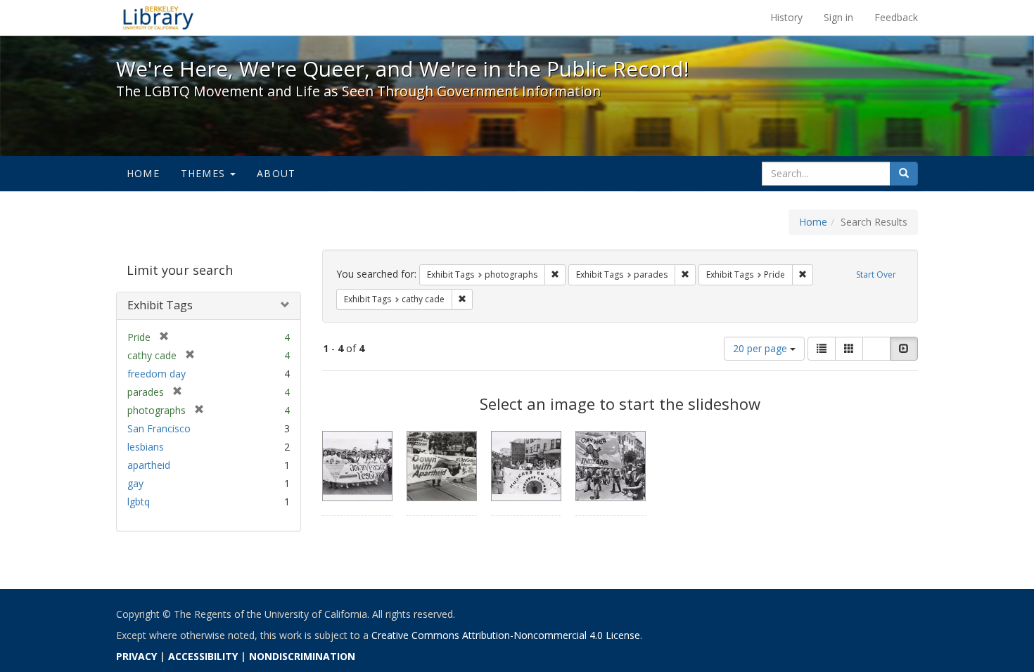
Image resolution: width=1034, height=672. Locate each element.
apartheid (148, 465)
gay (135, 483)
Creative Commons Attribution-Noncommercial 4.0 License (505, 635)
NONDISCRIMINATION (302, 656)
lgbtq (138, 501)
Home (143, 173)
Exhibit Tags (160, 305)
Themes (205, 173)
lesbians (145, 446)
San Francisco (159, 428)
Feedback (896, 17)
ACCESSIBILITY (203, 656)
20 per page (761, 348)
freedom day (156, 373)
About (276, 173)
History (786, 17)
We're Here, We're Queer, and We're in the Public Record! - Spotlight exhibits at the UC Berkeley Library (158, 17)
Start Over (876, 274)
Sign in (838, 17)
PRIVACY (136, 656)
